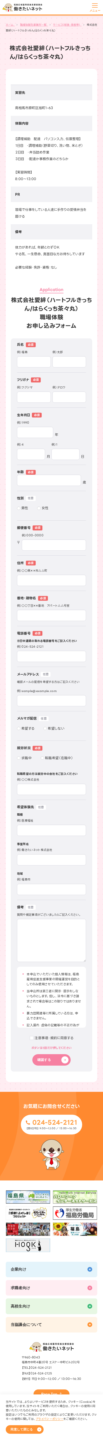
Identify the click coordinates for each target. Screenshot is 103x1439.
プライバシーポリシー (49, 1419)
